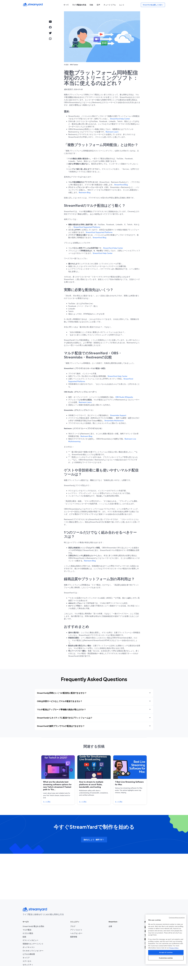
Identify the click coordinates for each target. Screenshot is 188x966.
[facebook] (50, 27)
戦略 (91, 5)
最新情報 (73, 937)
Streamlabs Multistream (114, 420)
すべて (66, 5)
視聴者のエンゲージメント (33, 944)
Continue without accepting (177, 917)
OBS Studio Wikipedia (124, 397)
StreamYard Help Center (120, 119)
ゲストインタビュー (30, 940)
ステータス (27, 961)
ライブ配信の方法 (79, 5)
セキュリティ (28, 965)
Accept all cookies (166, 952)
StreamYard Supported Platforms (87, 227)
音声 (98, 5)
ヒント (121, 5)
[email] (50, 21)
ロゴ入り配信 (28, 933)
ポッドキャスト (29, 947)
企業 (110, 926)
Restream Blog (85, 192)
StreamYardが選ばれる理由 (33, 926)
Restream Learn (112, 132)
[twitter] (50, 32)
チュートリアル (110, 5)
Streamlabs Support (118, 415)
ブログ (76, 926)
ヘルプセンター (76, 933)
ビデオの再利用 (29, 954)
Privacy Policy (174, 948)
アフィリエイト (76, 930)
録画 (24, 937)
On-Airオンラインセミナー (33, 951)
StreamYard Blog (121, 184)
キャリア (30, 958)
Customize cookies (166, 958)
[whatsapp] (50, 38)
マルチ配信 (27, 930)
